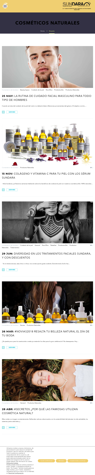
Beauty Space (24, 90)
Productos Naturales (72, 90)
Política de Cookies (12, 463)
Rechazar (61, 461)
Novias (22, 325)
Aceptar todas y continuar (77, 461)
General (37, 245)
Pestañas (53, 245)
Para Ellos (49, 90)
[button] (15, 473)
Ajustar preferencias (46, 461)
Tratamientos (14, 248)
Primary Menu (5, 6)
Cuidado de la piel (37, 90)
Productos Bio (59, 90)
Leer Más (12, 112)
